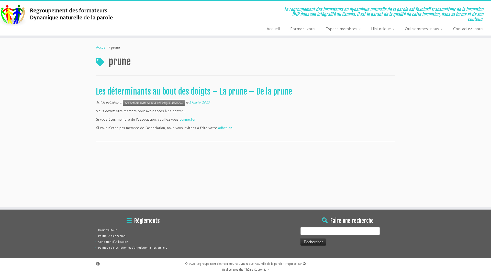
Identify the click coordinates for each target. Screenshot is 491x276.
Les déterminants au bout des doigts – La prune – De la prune (194, 91)
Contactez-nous (468, 28)
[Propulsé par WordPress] (304, 262)
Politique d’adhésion (112, 236)
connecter (188, 119)
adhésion (225, 127)
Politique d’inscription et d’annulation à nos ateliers (132, 248)
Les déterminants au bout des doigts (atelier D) (154, 103)
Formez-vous (302, 28)
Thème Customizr (255, 270)
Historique (381, 28)
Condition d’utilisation (113, 242)
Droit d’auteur (107, 230)
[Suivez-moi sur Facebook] (99, 264)
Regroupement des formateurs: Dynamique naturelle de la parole (239, 264)
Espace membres (342, 28)
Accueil (273, 28)
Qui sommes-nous (422, 28)
